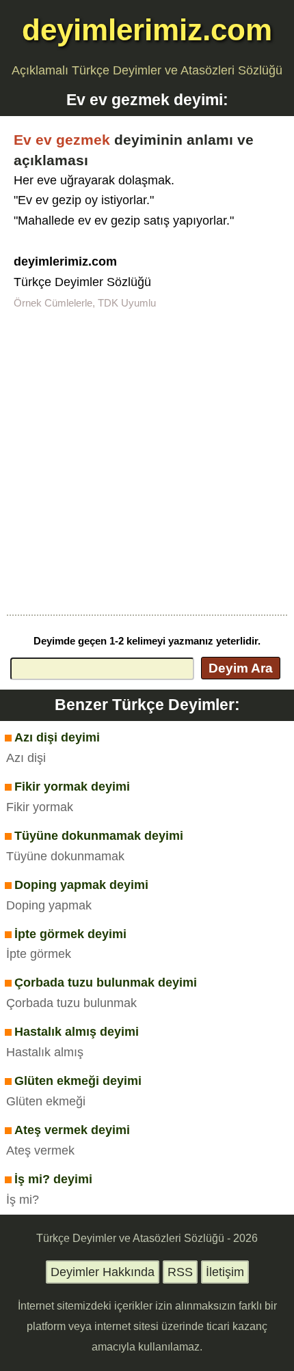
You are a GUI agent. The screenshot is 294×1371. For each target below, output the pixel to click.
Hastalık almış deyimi (76, 1031)
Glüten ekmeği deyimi (78, 1081)
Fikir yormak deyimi (72, 786)
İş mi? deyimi (53, 1179)
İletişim (225, 1272)
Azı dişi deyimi (57, 737)
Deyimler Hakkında (103, 1272)
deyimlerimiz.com (147, 29)
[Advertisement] (147, 461)
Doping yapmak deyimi (81, 885)
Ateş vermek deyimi (72, 1130)
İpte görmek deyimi (70, 934)
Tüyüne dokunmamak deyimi (98, 836)
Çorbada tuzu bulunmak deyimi (105, 982)
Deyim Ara (241, 667)
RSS (180, 1272)
